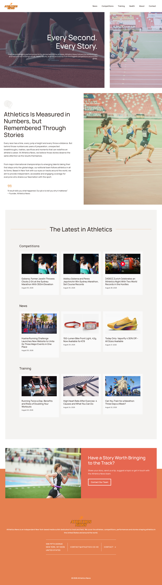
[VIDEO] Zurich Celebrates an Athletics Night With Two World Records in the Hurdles (121, 281)
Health (132, 6)
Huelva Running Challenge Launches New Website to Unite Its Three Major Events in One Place (38, 342)
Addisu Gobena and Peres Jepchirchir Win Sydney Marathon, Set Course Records (81, 281)
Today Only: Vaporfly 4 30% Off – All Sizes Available (121, 340)
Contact (152, 6)
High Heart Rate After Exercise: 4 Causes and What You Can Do (80, 402)
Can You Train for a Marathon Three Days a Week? (119, 402)
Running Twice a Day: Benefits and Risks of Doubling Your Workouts (37, 403)
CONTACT (108, 547)
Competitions (108, 6)
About (141, 6)
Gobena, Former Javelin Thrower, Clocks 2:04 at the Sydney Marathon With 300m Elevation (38, 281)
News (95, 6)
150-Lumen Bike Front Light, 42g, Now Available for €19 (80, 340)
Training (121, 6)
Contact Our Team (99, 482)
